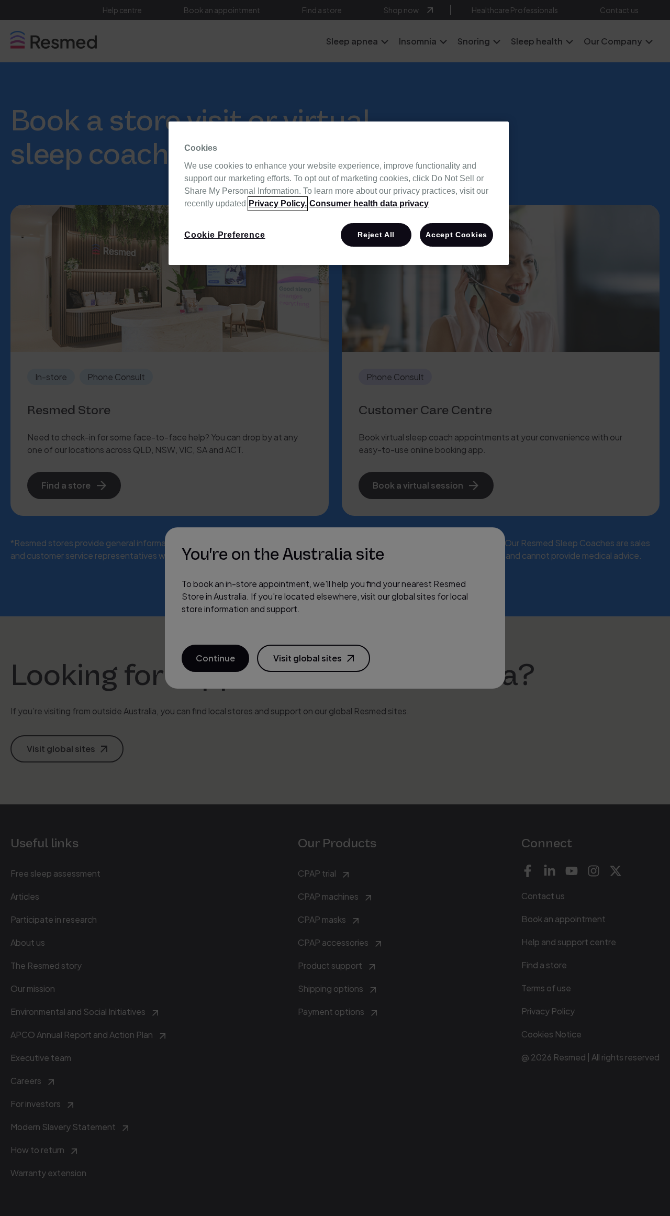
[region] (339, 193)
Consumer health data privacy (369, 203)
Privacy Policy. (278, 203)
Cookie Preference (224, 234)
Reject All (376, 234)
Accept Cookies (456, 234)
